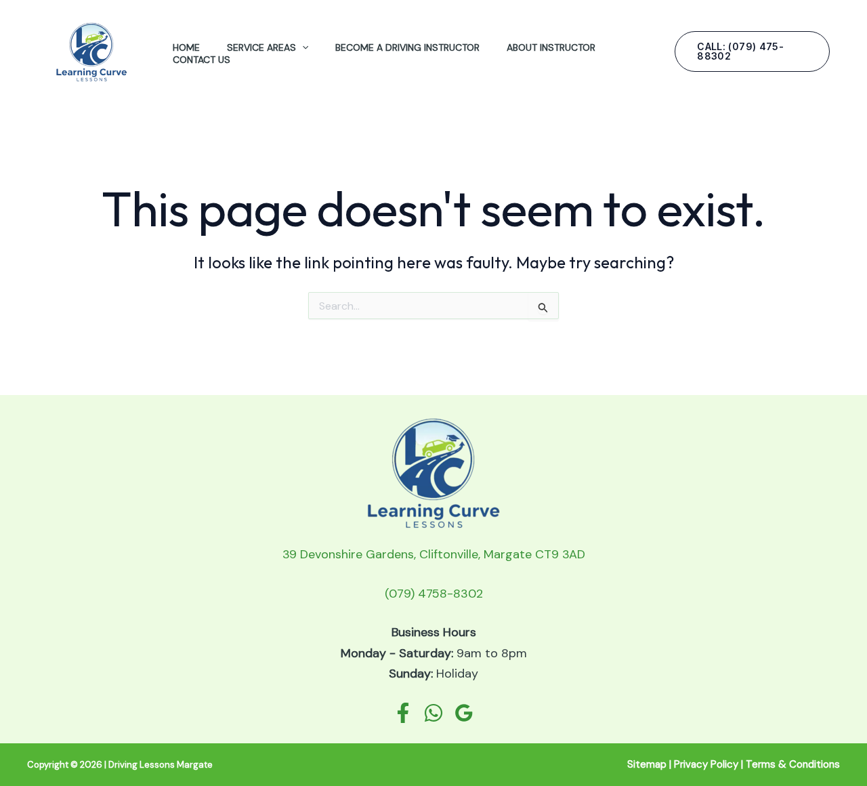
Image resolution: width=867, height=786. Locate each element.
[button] (302, 47)
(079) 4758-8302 (434, 593)
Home (186, 47)
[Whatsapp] (433, 713)
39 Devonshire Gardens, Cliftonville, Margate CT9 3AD (433, 554)
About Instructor (551, 47)
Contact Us (201, 60)
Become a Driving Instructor (407, 47)
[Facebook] (403, 713)
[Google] (464, 713)
